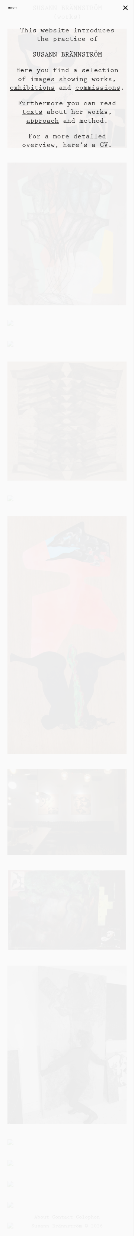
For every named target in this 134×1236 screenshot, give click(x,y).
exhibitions (32, 88)
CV (104, 145)
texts (32, 112)
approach (42, 121)
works (102, 79)
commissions (97, 88)
